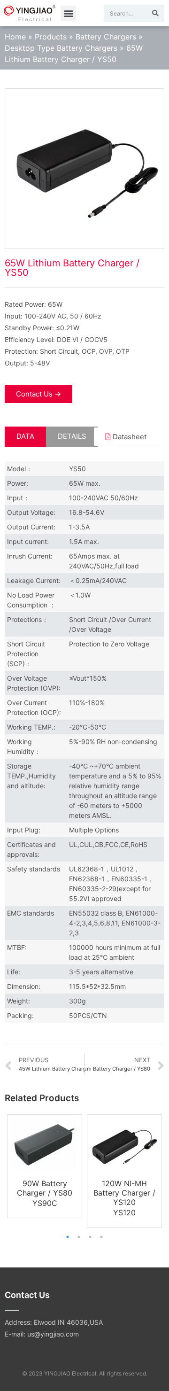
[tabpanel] (44, 1166)
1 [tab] (67, 1237)
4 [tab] (101, 1237)
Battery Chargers (106, 36)
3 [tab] (90, 1237)
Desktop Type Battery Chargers (61, 48)
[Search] (155, 13)
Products (51, 36)
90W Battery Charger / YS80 (44, 1188)
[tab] (25, 437)
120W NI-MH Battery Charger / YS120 (124, 1193)
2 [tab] (79, 1237)
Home (15, 36)
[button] (68, 13)
